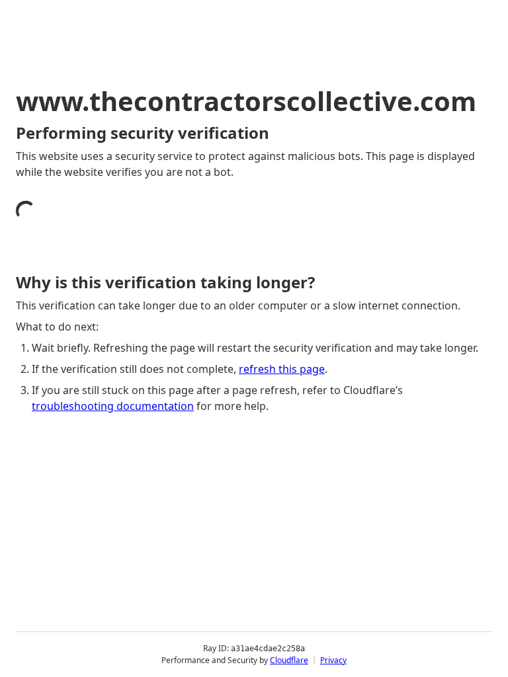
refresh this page (282, 369)
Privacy (333, 660)
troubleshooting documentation (113, 406)
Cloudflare (289, 660)
